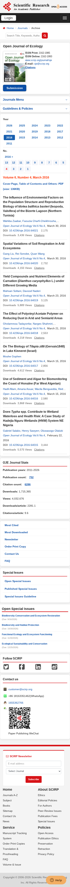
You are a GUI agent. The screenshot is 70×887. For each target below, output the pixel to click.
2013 (47, 137)
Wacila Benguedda (46, 388)
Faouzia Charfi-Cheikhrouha (39, 220)
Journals (23, 28)
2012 (60, 137)
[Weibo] (54, 666)
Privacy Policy (46, 854)
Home (10, 28)
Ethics (41, 795)
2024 (35, 125)
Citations (30, 67)
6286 (28, 484)
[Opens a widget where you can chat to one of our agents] (56, 880)
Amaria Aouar (25, 388)
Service (9, 827)
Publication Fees (47, 816)
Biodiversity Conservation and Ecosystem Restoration (31, 615)
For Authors (45, 805)
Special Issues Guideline (20, 596)
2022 (60, 125)
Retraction (44, 848)
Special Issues (46, 821)
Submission (15, 88)
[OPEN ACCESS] (59, 6)
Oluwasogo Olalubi (52, 430)
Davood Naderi (32, 290)
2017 (60, 131)
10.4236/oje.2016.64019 (23, 300)
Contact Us (12, 553)
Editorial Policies (47, 800)
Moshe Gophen (12, 356)
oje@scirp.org (41, 63)
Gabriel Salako (11, 430)
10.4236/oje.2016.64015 (23, 444)
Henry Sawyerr (30, 430)
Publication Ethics (48, 838)
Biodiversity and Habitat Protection (20, 625)
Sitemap (8, 810)
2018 (47, 131)
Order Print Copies (14, 843)
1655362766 (15, 702)
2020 (22, 131)
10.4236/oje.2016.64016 (23, 398)
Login (8, 18)
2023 (47, 125)
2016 (9, 137)
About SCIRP (48, 789)
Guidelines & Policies (18, 108)
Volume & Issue (12, 864)
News (6, 821)
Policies (44, 827)
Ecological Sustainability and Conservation (24, 643)
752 (31, 477)
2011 (9, 143)
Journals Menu (13, 99)
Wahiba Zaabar (12, 220)
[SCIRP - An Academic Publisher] (26, 6)
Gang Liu (8, 253)
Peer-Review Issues (49, 810)
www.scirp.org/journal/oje (38, 60)
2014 (35, 137)
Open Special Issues (18, 581)
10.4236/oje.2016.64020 (23, 263)
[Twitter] (6, 666)
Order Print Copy (15, 546)
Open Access (45, 833)
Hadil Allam (9, 388)
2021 (9, 131)
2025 (22, 125)
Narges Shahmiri (43, 323)
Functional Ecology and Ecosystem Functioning (27, 634)
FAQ (7, 560)
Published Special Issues (21, 588)
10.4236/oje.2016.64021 (23, 230)
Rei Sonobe (22, 253)
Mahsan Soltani (12, 290)
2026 (9, 125)
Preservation (45, 843)
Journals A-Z (10, 795)
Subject (7, 800)
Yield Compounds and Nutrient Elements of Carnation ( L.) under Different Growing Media (33, 281)
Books (6, 805)
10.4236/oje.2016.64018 (23, 333)
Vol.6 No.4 (39, 225)
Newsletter (11, 539)
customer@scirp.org (20, 689)
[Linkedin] (38, 666)
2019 (35, 131)
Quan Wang (38, 253)
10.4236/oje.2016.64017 (23, 365)
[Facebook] (22, 666)
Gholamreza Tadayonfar (17, 323)
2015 (22, 137)
